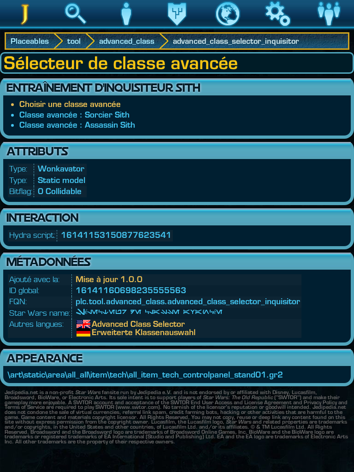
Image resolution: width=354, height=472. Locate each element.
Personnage (126, 27)
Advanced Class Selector (99, 324)
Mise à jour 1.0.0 (109, 279)
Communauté (328, 27)
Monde (227, 27)
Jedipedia (25, 27)
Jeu (278, 27)
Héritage (177, 27)
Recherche (75, 27)
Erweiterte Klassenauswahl (99, 332)
